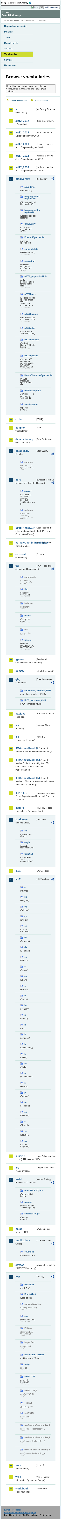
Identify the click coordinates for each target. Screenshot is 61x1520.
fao (17, 565)
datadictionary (24, 439)
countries (29, 1252)
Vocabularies (10, 54)
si (25, 1121)
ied (17, 736)
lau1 (18, 871)
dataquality (29, 224)
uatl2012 (28, 854)
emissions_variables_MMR (29, 690)
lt (25, 1034)
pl (25, 1083)
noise (18, 1228)
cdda (18, 419)
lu (25, 1044)
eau (26, 1316)
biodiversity (22, 179)
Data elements (11, 43)
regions (28, 1202)
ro (25, 1102)
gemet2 (20, 671)
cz (25, 926)
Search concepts (41, 101)
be (25, 897)
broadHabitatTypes (29, 1190)
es (25, 976)
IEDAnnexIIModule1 (25, 748)
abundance (29, 187)
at (25, 887)
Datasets (8, 32)
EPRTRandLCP (25, 527)
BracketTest (29, 1294)
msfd (18, 1179)
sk (25, 1131)
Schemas (8, 48)
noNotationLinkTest (29, 1354)
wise (18, 1477)
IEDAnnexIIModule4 (25, 778)
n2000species (29, 355)
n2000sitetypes (29, 339)
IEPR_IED (21, 793)
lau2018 (20, 1156)
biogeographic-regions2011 (29, 211)
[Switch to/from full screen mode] (42, 7)
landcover (21, 819)
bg (25, 906)
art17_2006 (22, 144)
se (25, 1112)
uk (25, 1141)
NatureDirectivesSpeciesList (29, 375)
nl (25, 1073)
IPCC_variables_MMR (29, 700)
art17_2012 (22, 155)
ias (17, 725)
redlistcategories (29, 390)
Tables (7, 37)
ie (25, 1015)
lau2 (18, 879)
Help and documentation (15, 26)
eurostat (20, 554)
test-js (27, 1364)
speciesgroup (29, 404)
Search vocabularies (19, 101)
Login (36, 7)
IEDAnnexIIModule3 (25, 760)
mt (25, 1063)
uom (18, 1465)
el (25, 966)
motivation (29, 261)
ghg (17, 679)
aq (17, 109)
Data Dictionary (27, 20)
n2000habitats (29, 314)
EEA (17, 2)
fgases (19, 659)
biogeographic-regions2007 (29, 197)
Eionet (16, 20)
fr (25, 995)
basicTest (29, 1284)
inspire (19, 807)
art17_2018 (22, 167)
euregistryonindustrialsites (25, 542)
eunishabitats (29, 249)
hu (25, 1005)
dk (25, 947)
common (20, 427)
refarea (27, 615)
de (25, 937)
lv (25, 1054)
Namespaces (10, 65)
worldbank (21, 1488)
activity (28, 491)
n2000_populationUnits (29, 276)
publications (23, 1240)
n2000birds (29, 294)
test (17, 1276)
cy (25, 916)
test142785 (29, 1376)
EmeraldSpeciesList (29, 237)
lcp (17, 1167)
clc (25, 830)
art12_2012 (22, 121)
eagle (27, 842)
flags (26, 589)
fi (25, 986)
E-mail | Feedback (12, 1510)
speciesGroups (29, 1213)
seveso (19, 1265)
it (25, 1025)
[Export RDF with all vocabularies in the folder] (52, 179)
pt (25, 1092)
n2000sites (29, 328)
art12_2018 (22, 132)
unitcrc (27, 640)
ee (25, 957)
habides (20, 713)
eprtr (18, 479)
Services (8, 60)
